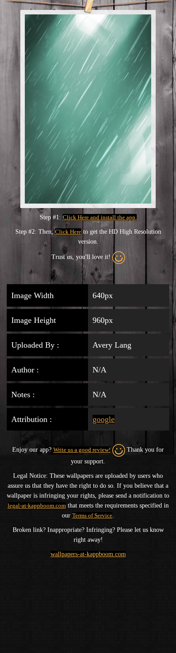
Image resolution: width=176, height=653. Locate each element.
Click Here (68, 231)
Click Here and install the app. (100, 217)
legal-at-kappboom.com (37, 505)
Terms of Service (92, 515)
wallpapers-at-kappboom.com (88, 554)
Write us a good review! (82, 449)
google (104, 419)
